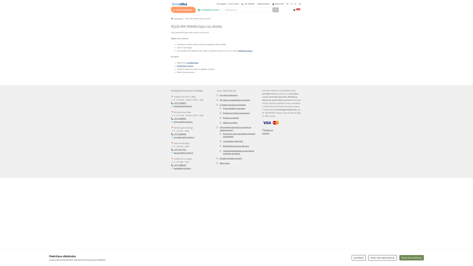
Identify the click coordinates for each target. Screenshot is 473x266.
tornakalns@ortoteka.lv (184, 137)
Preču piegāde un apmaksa (234, 108)
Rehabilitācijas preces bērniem (236, 146)
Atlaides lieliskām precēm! (231, 158)
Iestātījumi (359, 257)
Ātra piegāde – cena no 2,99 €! (228, 4)
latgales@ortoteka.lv (183, 106)
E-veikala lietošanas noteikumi (233, 105)
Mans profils (279, 4)
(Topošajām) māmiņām (233, 141)
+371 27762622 (180, 103)
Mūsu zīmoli (225, 163)
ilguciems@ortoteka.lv (183, 153)
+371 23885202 (180, 165)
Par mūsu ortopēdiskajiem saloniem (235, 100)
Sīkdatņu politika (230, 122)
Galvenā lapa (178, 18)
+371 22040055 (180, 118)
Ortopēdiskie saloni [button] (209, 10)
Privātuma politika (231, 118)
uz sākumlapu (192, 62)
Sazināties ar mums (185, 66)
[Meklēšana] (276, 9)
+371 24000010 (249, 4)
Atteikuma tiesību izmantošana (236, 113)
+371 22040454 (180, 134)
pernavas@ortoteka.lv (183, 122)
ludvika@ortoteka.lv (182, 168)
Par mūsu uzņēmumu (228, 95)
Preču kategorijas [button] (184, 10)
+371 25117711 (180, 149)
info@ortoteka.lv (263, 4)
